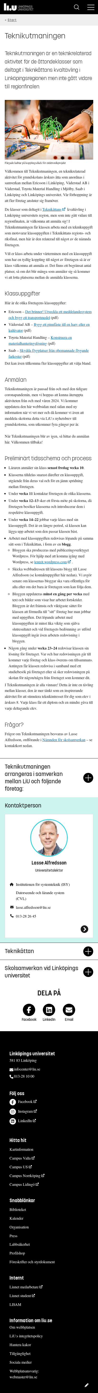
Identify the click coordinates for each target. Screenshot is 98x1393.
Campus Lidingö (22, 1184)
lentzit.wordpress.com (50, 561)
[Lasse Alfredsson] (49, 929)
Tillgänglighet (20, 1353)
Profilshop (17, 1252)
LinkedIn (25, 1120)
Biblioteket (18, 1209)
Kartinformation (21, 1149)
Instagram (25, 1111)
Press (13, 1235)
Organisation (19, 1226)
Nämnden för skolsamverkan (63, 739)
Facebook (25, 1101)
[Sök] (76, 7)
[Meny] (91, 7)
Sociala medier (21, 1362)
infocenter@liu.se (27, 1068)
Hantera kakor (20, 1344)
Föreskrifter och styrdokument (32, 1261)
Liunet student (20, 1295)
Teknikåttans (51, 209)
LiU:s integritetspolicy (26, 1335)
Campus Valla (20, 1158)
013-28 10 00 (24, 1076)
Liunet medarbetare (24, 1286)
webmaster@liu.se (23, 1376)
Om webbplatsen (22, 1327)
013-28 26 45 (26, 916)
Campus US (19, 1166)
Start (12, 20)
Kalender (16, 1218)
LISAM (15, 1304)
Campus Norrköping (25, 1175)
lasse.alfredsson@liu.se (33, 907)
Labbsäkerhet (20, 1244)
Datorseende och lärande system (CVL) (40, 895)
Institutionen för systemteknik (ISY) (43, 884)
